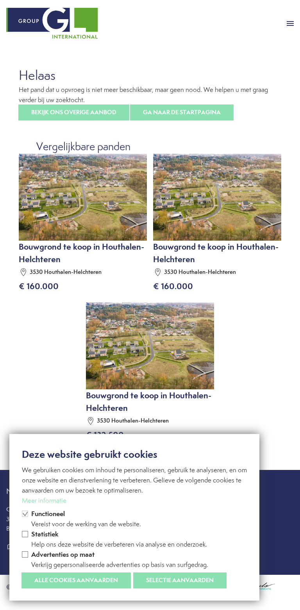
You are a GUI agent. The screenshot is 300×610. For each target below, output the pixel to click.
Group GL (52, 23)
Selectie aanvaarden (180, 580)
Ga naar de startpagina (182, 112)
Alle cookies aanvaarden (76, 580)
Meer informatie (44, 500)
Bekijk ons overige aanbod (73, 112)
